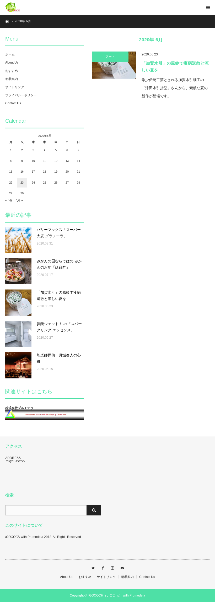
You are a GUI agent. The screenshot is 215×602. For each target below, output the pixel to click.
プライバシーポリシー (21, 95)
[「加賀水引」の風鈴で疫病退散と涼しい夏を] (114, 65)
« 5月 (9, 200)
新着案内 (11, 79)
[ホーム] (7, 21)
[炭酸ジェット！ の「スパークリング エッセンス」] (18, 334)
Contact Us (13, 103)
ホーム (10, 54)
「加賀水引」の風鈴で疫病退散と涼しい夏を (175, 66)
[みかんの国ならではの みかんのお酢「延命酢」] (18, 271)
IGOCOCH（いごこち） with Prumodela (116, 595)
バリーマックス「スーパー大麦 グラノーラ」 (59, 233)
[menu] (207, 7)
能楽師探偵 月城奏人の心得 (59, 358)
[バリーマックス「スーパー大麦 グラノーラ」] (18, 240)
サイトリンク (14, 87)
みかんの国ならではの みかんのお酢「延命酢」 (59, 264)
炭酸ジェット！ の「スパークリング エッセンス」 (59, 327)
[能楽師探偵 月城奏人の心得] (18, 365)
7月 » (19, 200)
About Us (11, 62)
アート (110, 57)
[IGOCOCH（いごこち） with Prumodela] (21, 7)
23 (22, 182)
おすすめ (11, 71)
